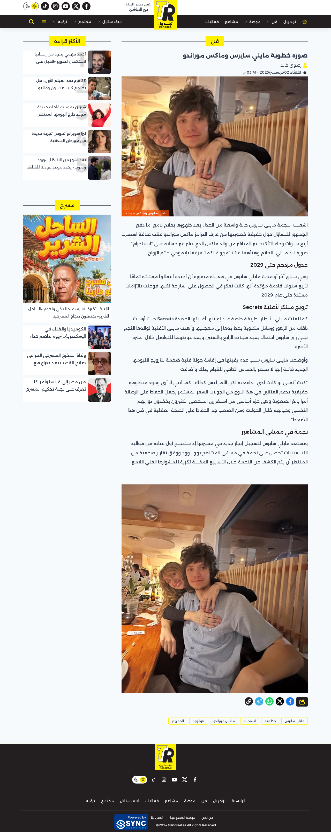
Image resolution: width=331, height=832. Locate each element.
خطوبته (270, 721)
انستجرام (250, 721)
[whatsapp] (249, 701)
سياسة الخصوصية (182, 818)
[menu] (44, 21)
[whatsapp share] (269, 701)
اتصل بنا (157, 818)
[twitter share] (280, 701)
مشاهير (231, 21)
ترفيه (62, 21)
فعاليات (212, 21)
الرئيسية (238, 801)
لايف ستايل (112, 21)
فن (274, 21)
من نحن (207, 818)
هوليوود (199, 721)
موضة (254, 21)
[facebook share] (290, 701)
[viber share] (259, 701)
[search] (31, 21)
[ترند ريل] (165, 15)
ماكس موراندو (224, 721)
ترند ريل (289, 21)
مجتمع (84, 21)
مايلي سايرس (294, 721)
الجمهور (178, 721)
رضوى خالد (291, 65)
